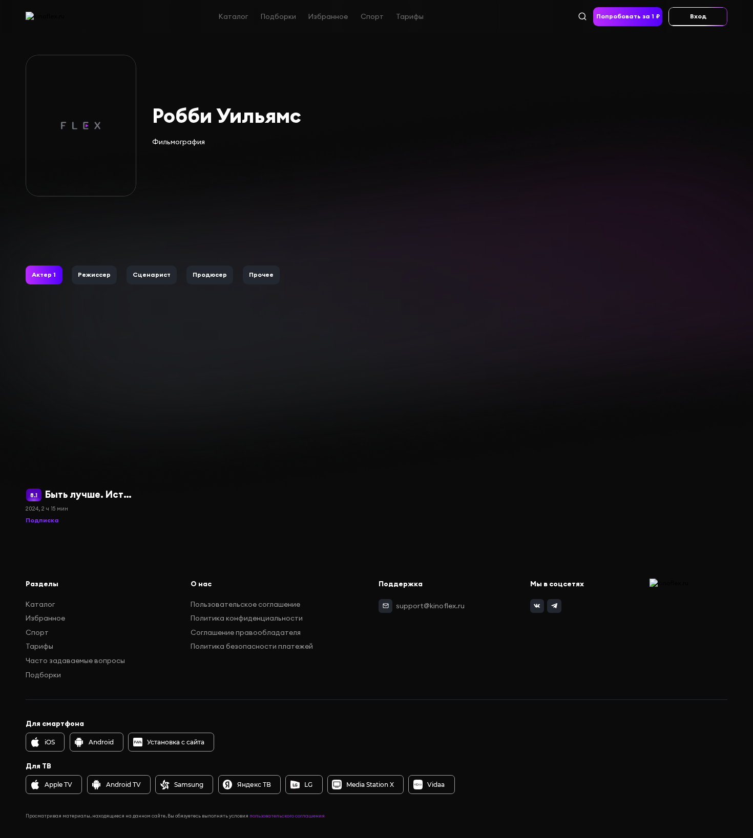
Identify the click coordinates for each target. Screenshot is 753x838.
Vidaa (436, 784)
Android (101, 742)
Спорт (372, 15)
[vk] (537, 606)
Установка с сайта (175, 742)
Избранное (328, 15)
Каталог (233, 15)
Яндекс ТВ (254, 784)
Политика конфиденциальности (247, 618)
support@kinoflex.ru (430, 605)
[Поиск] (582, 16)
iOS (50, 742)
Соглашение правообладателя (246, 632)
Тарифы (410, 15)
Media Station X (370, 784)
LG (308, 784)
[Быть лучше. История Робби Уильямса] (80, 422)
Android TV (123, 784)
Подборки (278, 15)
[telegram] (554, 606)
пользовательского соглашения (287, 816)
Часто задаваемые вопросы (75, 660)
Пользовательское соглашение (245, 604)
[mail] (386, 606)
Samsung (188, 784)
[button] (44, 275)
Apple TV (58, 784)
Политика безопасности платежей (252, 646)
